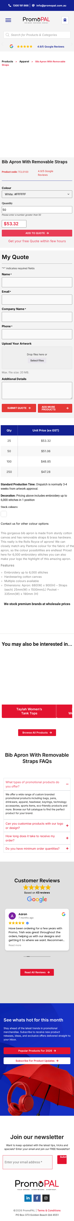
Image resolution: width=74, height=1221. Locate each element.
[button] (2, 44)
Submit (63, 1156)
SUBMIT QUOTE (17, 407)
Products (7, 61)
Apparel (24, 61)
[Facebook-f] (37, 1198)
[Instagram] (46, 1198)
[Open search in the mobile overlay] (37, 34)
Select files (37, 360)
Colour (6, 187)
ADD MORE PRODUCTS (49, 408)
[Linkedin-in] (28, 1198)
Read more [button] (15, 945)
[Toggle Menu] (8, 20)
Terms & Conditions (49, 1210)
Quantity (7, 203)
